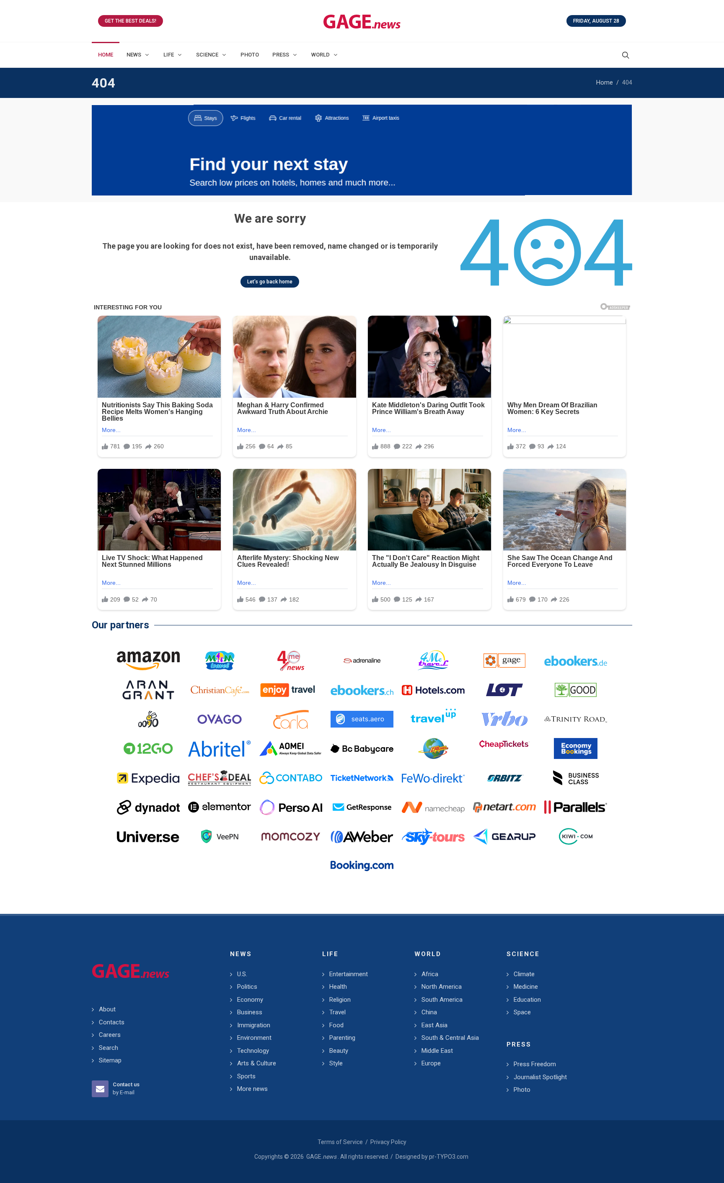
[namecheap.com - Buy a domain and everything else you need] (433, 807)
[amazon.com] (148, 660)
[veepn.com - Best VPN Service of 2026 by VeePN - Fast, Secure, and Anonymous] (219, 836)
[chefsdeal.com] (219, 777)
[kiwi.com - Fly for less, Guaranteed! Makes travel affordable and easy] (575, 836)
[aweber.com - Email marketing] (362, 836)
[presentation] (99, 150)
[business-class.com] (575, 777)
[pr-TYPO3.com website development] (504, 660)
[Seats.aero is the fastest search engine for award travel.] (362, 719)
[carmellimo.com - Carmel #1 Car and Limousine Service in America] (433, 748)
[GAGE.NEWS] (362, 21)
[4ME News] (290, 660)
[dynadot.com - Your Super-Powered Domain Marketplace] (148, 807)
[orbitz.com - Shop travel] (504, 777)
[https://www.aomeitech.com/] (290, 748)
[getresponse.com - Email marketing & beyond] (362, 807)
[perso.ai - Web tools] (290, 807)
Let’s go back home (269, 282)
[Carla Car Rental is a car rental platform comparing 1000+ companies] (290, 719)
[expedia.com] (148, 777)
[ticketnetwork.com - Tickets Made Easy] (362, 777)
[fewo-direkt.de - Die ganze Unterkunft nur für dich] (433, 777)
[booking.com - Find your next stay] (362, 150)
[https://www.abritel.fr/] (219, 748)
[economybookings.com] (575, 748)
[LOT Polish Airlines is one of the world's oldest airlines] (504, 689)
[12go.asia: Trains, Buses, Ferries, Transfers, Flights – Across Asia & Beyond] (148, 748)
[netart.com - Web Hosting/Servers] (504, 807)
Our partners (120, 625)
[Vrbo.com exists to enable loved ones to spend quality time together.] (504, 719)
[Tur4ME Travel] (433, 660)
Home (604, 82)
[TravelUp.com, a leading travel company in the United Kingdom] (433, 719)
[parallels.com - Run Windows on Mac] (575, 807)
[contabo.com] (290, 777)
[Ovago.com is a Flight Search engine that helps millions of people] (219, 719)
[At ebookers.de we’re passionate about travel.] (575, 660)
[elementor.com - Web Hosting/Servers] (219, 807)
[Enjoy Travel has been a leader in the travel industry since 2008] (290, 689)
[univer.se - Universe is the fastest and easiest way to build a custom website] (148, 836)
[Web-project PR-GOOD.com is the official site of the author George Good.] (575, 689)
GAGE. (321, 1156)
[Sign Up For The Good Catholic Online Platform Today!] (575, 719)
